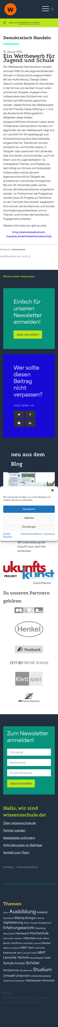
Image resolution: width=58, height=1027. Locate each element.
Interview (29, 938)
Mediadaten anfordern (19, 838)
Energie (34, 923)
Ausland (42, 912)
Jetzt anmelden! (27, 334)
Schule (8, 963)
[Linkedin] (30, 423)
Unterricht (23, 975)
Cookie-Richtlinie (7, 535)
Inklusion (18, 938)
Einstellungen (29, 526)
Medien (46, 943)
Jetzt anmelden (21, 783)
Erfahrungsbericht (18, 928)
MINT (23, 947)
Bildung (19, 918)
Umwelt (9, 975)
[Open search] (52, 9)
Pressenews (18, 249)
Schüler (33, 963)
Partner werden (14, 830)
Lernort (37, 943)
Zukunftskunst (42, 583)
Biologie (30, 917)
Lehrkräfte (28, 943)
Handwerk (22, 933)
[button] (53, 491)
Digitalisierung (13, 922)
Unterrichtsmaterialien (14, 981)
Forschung (40, 928)
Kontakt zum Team (16, 852)
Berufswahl (8, 918)
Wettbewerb (33, 980)
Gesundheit (9, 933)
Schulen (20, 963)
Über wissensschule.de (19, 823)
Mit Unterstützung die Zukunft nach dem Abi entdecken (31, 547)
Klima (46, 938)
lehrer (6, 943)
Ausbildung (22, 911)
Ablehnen (29, 517)
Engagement (45, 923)
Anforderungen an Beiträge (22, 845)
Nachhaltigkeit (37, 958)
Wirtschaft (48, 980)
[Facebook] (30, 414)
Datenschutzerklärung (31, 533)
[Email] (19, 423)
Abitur (6, 913)
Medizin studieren (11, 948)
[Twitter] (19, 414)
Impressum (49, 533)
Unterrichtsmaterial (41, 976)
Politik (47, 958)
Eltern (27, 923)
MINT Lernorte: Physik (27, 953)
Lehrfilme (16, 943)
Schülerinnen (11, 970)
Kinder (39, 938)
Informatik (8, 938)
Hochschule (39, 933)
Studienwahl (26, 970)
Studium (42, 969)
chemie (40, 918)
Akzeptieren (29, 509)
